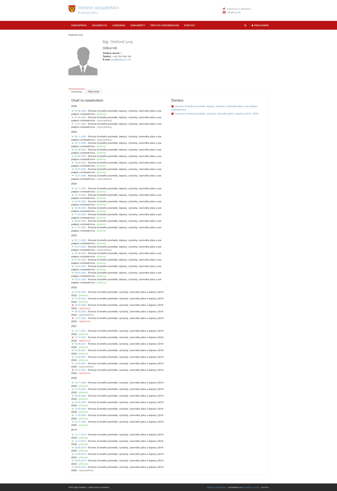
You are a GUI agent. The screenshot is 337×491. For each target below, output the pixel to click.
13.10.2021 (80, 337)
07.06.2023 (80, 259)
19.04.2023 (80, 266)
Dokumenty (138, 25)
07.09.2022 (80, 292)
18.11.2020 (80, 382)
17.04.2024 (80, 214)
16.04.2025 (80, 162)
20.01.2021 (80, 369)
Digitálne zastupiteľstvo (216, 487)
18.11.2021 (80, 330)
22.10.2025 (80, 142)
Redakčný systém (251, 487)
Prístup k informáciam (164, 25)
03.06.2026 (80, 110)
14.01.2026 (80, 123)
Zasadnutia (99, 25)
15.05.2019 (80, 454)
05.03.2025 (80, 169)
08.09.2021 (80, 343)
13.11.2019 (80, 434)
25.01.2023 (80, 279)
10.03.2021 (80, 363)
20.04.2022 (80, 305)
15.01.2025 (80, 175)
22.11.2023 (80, 240)
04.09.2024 (80, 201)
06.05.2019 (80, 460)
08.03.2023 (80, 272)
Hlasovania (93, 91)
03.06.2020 (80, 402)
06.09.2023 (80, 253)
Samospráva (79, 25)
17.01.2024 (80, 227)
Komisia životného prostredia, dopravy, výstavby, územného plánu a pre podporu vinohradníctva (214, 107)
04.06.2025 (80, 156)
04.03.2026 (80, 117)
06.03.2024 (80, 220)
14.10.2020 (80, 389)
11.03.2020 (80, 415)
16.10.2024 (80, 194)
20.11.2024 (80, 188)
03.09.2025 (80, 149)
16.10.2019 (80, 441)
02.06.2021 (80, 350)
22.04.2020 (80, 408)
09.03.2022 (80, 311)
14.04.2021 (80, 356)
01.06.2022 (80, 298)
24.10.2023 (80, 246)
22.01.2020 (80, 421)
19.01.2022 (80, 318)
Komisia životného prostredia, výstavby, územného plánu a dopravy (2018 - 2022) (216, 113)
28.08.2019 (80, 447)
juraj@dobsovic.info (121, 59)
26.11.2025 (80, 136)
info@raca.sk (233, 12)
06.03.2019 (80, 467)
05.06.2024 (80, 207)
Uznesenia (118, 25)
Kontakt (189, 25)
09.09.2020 (80, 395)
